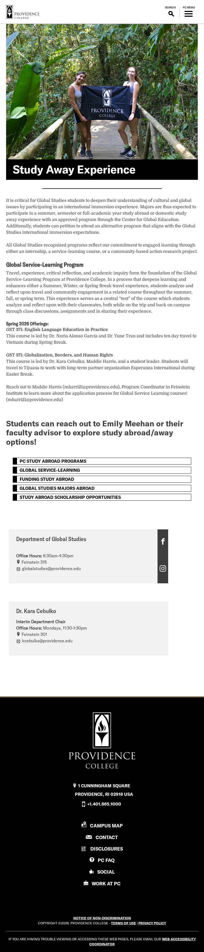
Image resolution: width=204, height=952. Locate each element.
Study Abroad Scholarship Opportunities (70, 497)
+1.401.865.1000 (104, 804)
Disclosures (106, 849)
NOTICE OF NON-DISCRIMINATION (102, 918)
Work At (106, 884)
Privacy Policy (152, 923)
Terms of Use (123, 923)
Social (106, 872)
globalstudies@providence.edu (51, 568)
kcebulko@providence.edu (47, 640)
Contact (107, 837)
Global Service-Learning (50, 470)
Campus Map (106, 826)
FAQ (106, 860)
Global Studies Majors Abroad (57, 488)
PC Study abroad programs (53, 461)
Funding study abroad (47, 479)
